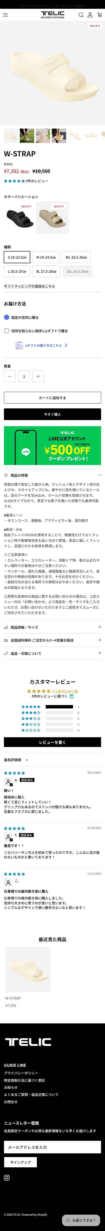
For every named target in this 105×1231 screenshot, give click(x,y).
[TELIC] (52, 15)
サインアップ (20, 1162)
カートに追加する (52, 397)
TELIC (16, 1214)
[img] (14, 772)
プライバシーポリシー (21, 1072)
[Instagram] (7, 1178)
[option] (52, 73)
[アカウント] (89, 15)
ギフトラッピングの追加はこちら (29, 285)
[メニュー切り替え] (5, 15)
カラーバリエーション (21, 196)
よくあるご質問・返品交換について (31, 1094)
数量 (7, 366)
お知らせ (11, 1087)
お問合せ (11, 1101)
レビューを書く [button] (52, 742)
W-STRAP (13, 998)
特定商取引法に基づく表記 (24, 1080)
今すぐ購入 (52, 414)
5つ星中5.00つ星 (65, 691)
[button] (15, 180)
